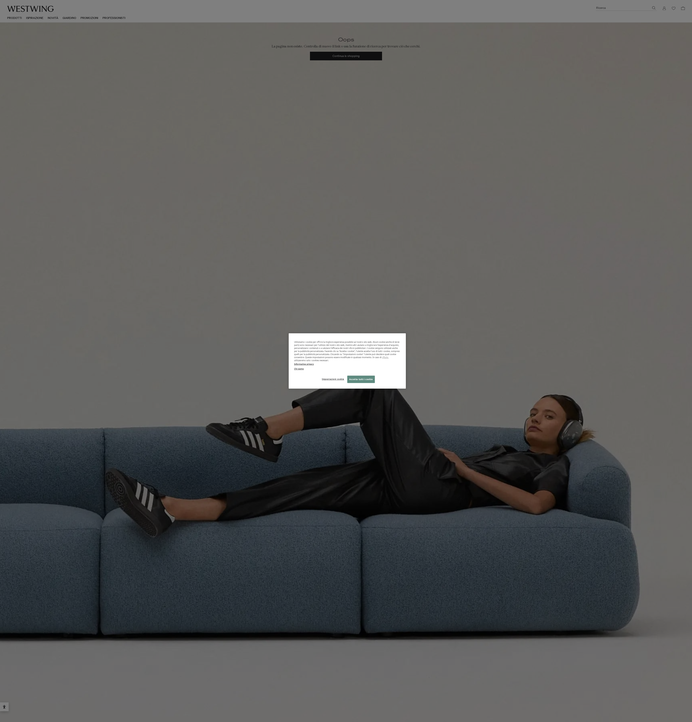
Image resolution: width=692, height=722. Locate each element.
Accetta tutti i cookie (361, 379)
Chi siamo (299, 368)
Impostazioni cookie (333, 379)
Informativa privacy (304, 364)
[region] (347, 361)
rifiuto (385, 357)
